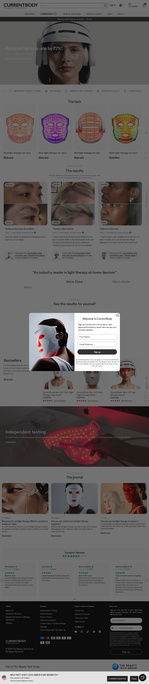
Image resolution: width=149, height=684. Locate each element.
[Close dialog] (117, 315)
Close (134, 679)
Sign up (97, 352)
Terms (100, 366)
